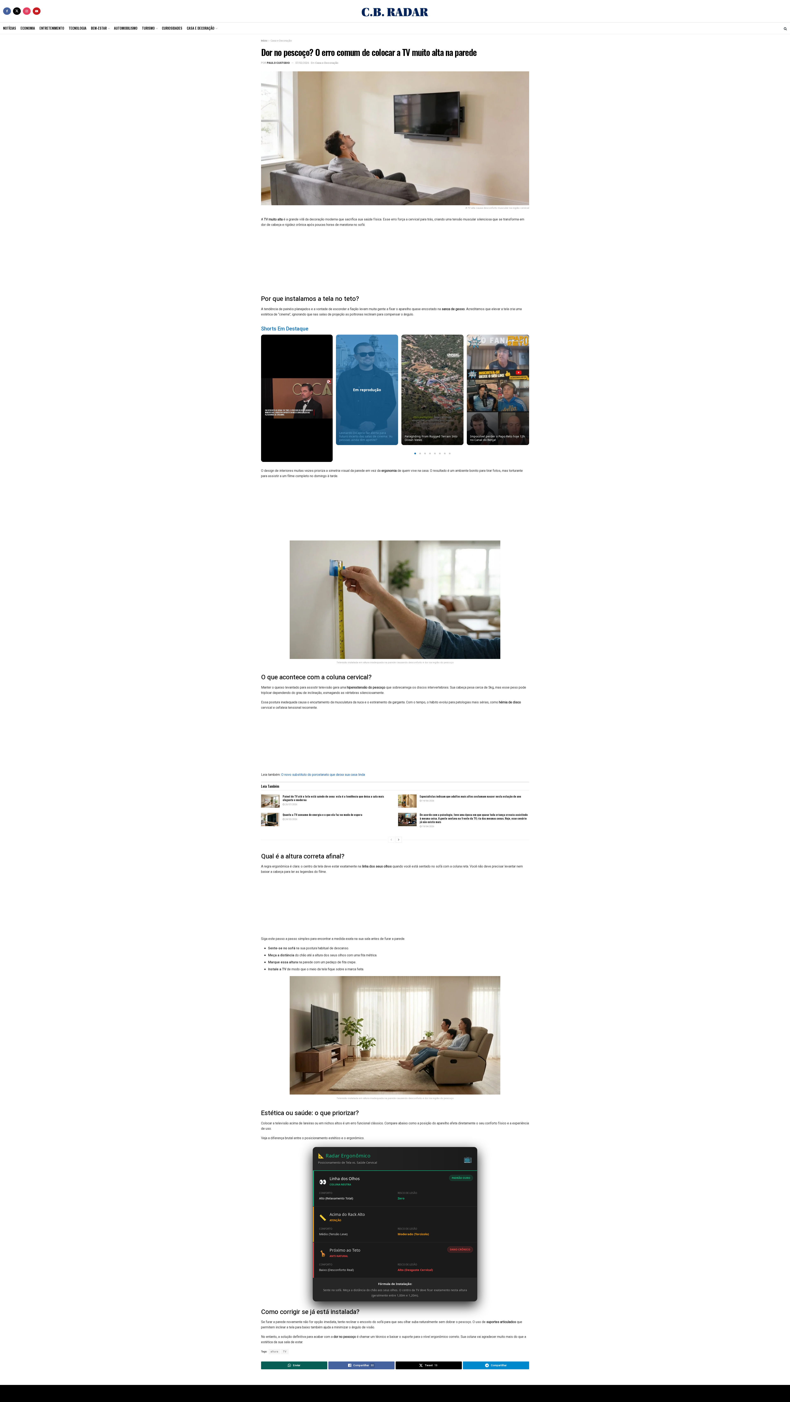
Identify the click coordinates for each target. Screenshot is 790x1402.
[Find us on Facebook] (7, 11)
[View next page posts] (399, 840)
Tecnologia (77, 28)
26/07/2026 (291, 804)
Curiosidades (172, 28)
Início (264, 41)
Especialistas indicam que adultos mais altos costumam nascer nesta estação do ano (470, 796)
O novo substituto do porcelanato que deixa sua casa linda (323, 775)
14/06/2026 (428, 800)
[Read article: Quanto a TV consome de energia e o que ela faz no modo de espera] (270, 819)
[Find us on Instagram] (27, 11)
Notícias (9, 28)
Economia (28, 28)
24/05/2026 (291, 819)
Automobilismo (125, 28)
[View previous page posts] (391, 840)
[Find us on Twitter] (17, 11)
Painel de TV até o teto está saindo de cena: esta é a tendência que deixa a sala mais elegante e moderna (333, 798)
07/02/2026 (302, 63)
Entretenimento (52, 28)
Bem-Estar (99, 28)
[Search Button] (785, 28)
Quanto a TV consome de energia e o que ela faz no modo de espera (322, 814)
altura (274, 1351)
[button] (415, 453)
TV (285, 1351)
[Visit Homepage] (395, 11)
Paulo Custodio (278, 63)
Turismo (148, 28)
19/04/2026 (428, 826)
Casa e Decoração (200, 28)
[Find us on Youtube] (37, 11)
